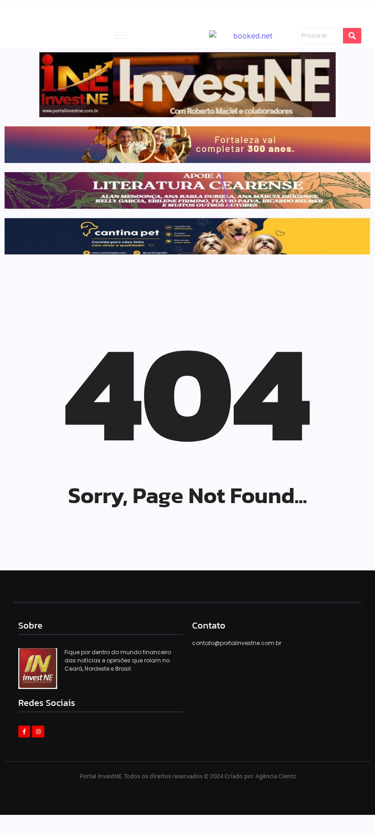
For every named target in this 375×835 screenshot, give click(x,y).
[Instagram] (38, 731)
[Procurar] (352, 35)
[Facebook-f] (24, 731)
